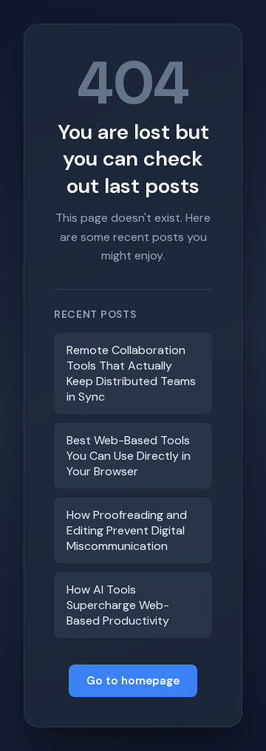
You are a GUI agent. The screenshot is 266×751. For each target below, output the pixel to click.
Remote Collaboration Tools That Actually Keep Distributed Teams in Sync (131, 373)
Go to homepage (133, 680)
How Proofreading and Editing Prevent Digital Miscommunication (126, 530)
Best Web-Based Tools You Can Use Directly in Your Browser (128, 455)
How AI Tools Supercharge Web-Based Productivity (117, 605)
